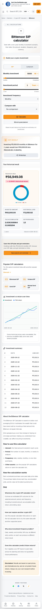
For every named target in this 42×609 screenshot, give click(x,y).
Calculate (22, 117)
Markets (9, 18)
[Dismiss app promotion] (3, 4)
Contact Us (30, 596)
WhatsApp (22, 155)
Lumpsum (29, 67)
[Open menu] (3, 11)
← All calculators (13, 24)
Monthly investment (11, 74)
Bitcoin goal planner (21, 122)
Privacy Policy (21, 596)
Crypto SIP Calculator (20, 18)
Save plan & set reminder (20, 253)
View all (6, 272)
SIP (12, 67)
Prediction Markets (10, 596)
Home (3, 18)
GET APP (37, 4)
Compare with (10, 106)
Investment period (10, 85)
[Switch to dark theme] (33, 11)
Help (36, 596)
